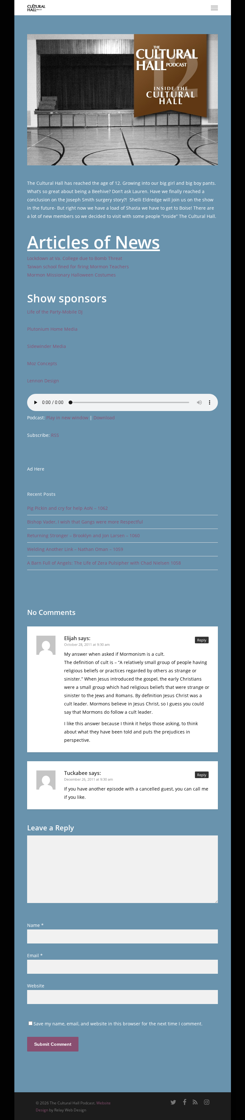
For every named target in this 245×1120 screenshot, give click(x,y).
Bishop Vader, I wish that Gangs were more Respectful (85, 522)
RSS (55, 435)
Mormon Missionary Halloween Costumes (71, 275)
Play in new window (67, 418)
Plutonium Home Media (52, 329)
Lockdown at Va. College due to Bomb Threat (74, 258)
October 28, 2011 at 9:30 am (87, 644)
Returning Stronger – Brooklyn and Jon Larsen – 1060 (83, 535)
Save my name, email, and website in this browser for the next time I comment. (118, 1024)
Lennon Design (43, 381)
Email (35, 955)
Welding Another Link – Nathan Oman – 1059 (75, 549)
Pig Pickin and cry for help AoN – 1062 (67, 508)
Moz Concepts (42, 363)
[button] (214, 7)
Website (35, 986)
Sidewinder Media (46, 346)
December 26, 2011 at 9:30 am (88, 779)
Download (104, 418)
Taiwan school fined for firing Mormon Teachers (78, 267)
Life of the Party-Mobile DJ (55, 312)
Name (35, 925)
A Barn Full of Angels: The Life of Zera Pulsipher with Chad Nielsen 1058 (104, 563)
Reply (201, 640)
